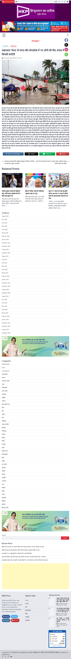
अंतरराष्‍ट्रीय (4, 374)
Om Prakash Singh (7, 58)
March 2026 (5, 233)
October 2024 (5, 289)
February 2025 (6, 276)
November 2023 (6, 326)
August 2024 (5, 296)
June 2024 (4, 303)
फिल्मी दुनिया (5, 454)
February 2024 (6, 316)
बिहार (3, 457)
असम (3, 384)
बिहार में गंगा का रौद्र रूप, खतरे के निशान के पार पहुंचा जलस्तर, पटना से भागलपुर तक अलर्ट (23, 546)
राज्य (3, 484)
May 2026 (4, 226)
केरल (3, 407)
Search (4, 535)
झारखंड (3, 427)
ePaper (35, 41)
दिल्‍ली (3, 441)
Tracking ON (59, 645)
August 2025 (5, 256)
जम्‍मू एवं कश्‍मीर (5, 424)
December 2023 (6, 323)
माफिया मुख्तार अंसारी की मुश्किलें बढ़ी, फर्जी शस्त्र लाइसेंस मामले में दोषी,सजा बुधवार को (11, 193)
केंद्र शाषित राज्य (6, 404)
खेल (16, 1)
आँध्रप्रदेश (4, 387)
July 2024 (4, 299)
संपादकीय (4, 497)
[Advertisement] (35, 576)
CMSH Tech (5, 654)
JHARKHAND (6, 364)
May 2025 (4, 266)
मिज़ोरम (3, 471)
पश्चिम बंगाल (13, 46)
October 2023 (5, 329)
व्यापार (3, 494)
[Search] (67, 35)
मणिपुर (3, 461)
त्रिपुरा (3, 437)
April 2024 (5, 309)
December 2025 (6, 243)
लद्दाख (3, 491)
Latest (5, 46)
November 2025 (6, 246)
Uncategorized (5, 371)
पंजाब (3, 447)
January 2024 (5, 319)
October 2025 (5, 249)
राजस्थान (4, 481)
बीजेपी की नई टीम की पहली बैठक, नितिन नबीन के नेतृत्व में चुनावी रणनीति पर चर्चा (20, 550)
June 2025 (4, 263)
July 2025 (4, 259)
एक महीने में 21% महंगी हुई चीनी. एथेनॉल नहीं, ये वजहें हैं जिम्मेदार (17, 553)
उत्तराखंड (4, 394)
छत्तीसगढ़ (4, 421)
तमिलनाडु (4, 431)
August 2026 (5, 216)
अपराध (3, 377)
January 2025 (5, 279)
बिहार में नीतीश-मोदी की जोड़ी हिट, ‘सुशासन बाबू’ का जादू (34, 192)
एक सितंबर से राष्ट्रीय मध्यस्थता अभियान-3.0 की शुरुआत (63, 619)
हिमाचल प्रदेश (5, 507)
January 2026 (5, 239)
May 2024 (4, 306)
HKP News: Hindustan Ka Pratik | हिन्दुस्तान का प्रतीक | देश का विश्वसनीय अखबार (36, 652)
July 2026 (4, 219)
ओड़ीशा (3, 397)
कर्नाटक (3, 401)
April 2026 (5, 229)
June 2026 (4, 223)
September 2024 (6, 293)
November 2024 (6, 286)
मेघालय (3, 474)
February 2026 (6, 236)
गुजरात (3, 414)
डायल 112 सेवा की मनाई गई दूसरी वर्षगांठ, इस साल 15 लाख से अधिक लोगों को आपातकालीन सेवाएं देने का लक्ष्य (58, 194)
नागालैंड (3, 444)
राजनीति (4, 477)
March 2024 (5, 313)
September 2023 (6, 333)
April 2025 (5, 269)
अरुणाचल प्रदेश (5, 381)
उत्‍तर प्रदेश (4, 391)
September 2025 (6, 253)
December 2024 (6, 283)
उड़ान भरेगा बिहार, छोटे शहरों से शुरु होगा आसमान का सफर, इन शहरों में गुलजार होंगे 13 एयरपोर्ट (24, 556)
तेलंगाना (3, 434)
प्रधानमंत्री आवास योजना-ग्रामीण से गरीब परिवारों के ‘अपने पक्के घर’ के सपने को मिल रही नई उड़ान (25, 560)
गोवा (3, 417)
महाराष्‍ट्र (4, 467)
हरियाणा (3, 504)
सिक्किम (3, 501)
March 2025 (5, 273)
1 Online (54, 645)
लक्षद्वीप (3, 487)
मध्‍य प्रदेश (4, 464)
